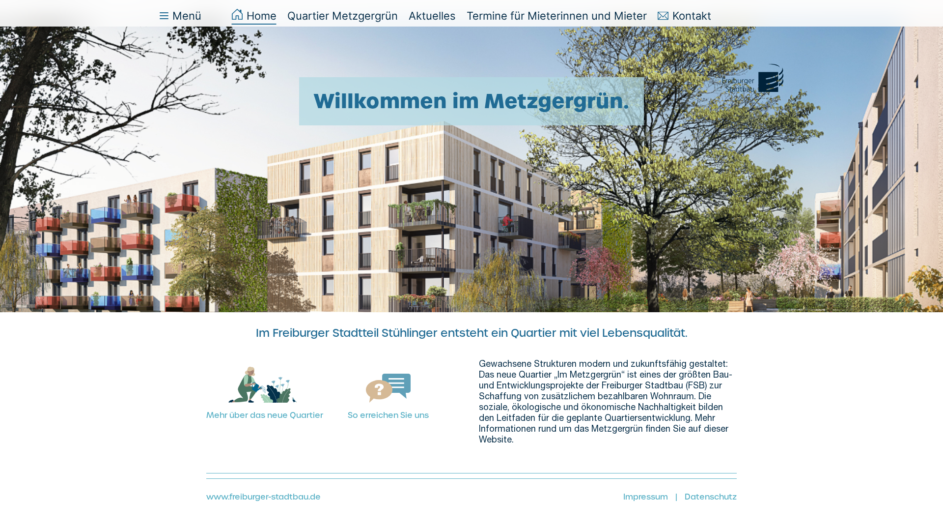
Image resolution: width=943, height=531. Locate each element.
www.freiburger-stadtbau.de (263, 497)
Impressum (645, 497)
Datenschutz (711, 497)
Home (262, 15)
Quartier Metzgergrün (342, 15)
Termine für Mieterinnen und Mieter (557, 15)
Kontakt (691, 15)
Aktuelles (432, 15)
